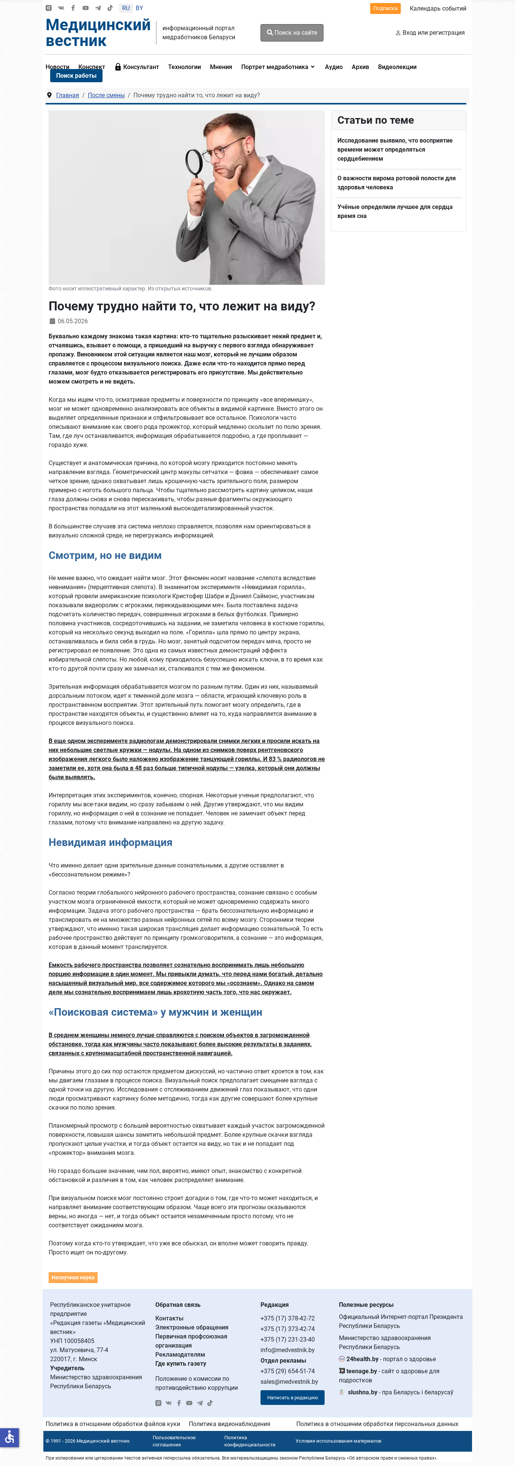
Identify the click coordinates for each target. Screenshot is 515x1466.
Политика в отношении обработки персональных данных (377, 1424)
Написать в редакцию (292, 1397)
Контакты (169, 1318)
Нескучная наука (73, 1277)
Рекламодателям (180, 1354)
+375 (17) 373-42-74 (288, 1328)
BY (139, 8)
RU (126, 8)
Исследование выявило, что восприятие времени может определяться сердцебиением (395, 149)
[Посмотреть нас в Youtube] (86, 8)
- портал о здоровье (391, 1359)
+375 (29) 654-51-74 (288, 1371)
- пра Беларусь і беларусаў (401, 1392)
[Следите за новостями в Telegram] (98, 8)
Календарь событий (438, 8)
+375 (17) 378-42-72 (288, 1318)
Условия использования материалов (338, 1441)
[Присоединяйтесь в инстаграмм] (49, 8)
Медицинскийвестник (98, 32)
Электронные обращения (191, 1327)
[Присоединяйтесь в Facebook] (73, 8)
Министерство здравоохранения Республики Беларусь (385, 1342)
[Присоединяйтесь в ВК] (61, 8)
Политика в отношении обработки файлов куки (113, 1424)
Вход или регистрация (434, 32)
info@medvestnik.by (288, 1350)
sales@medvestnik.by (289, 1381)
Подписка (385, 8)
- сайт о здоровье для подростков (389, 1376)
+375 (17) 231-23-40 (288, 1339)
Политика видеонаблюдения (229, 1424)
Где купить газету (180, 1363)
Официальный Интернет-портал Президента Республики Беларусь (401, 1321)
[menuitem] (137, 66)
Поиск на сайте (295, 32)
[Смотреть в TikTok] (110, 8)
